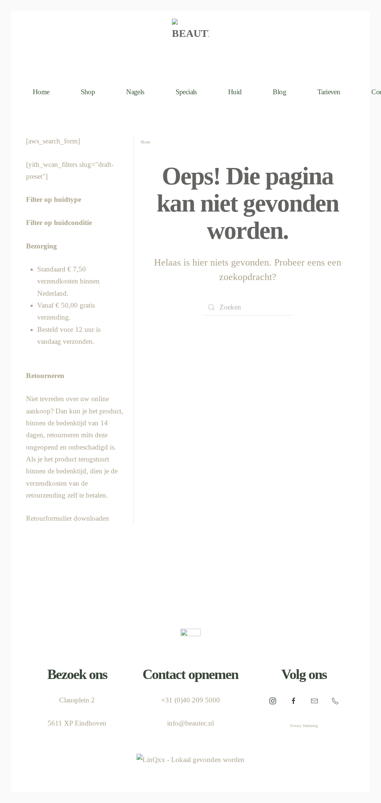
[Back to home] (190, 43)
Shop (88, 92)
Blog (279, 92)
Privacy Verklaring (304, 726)
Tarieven (328, 92)
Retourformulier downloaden (67, 518)
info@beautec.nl (190, 723)
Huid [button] (235, 92)
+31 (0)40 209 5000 (190, 700)
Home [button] (41, 92)
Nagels (135, 92)
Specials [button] (186, 92)
